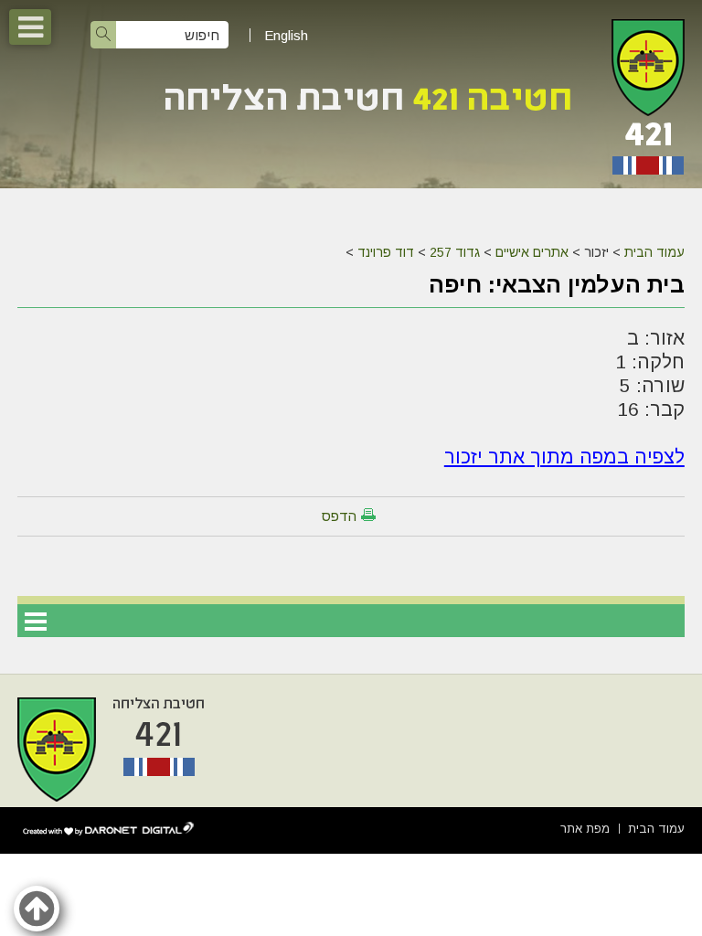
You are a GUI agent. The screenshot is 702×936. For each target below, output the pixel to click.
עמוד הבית (654, 252)
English (286, 35)
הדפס (339, 516)
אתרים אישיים (532, 252)
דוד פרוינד (385, 252)
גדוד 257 (455, 252)
